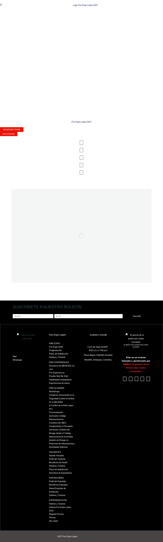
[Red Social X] (81, 150)
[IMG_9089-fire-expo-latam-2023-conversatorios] (81, 236)
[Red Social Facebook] (81, 143)
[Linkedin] (136, 379)
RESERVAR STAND (11, 129)
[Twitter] (130, 379)
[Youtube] (142, 379)
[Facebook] (125, 379)
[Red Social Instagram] (81, 172)
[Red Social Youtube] (81, 165)
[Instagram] (148, 379)
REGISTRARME (9, 134)
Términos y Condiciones (92, 536)
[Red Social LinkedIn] (81, 157)
